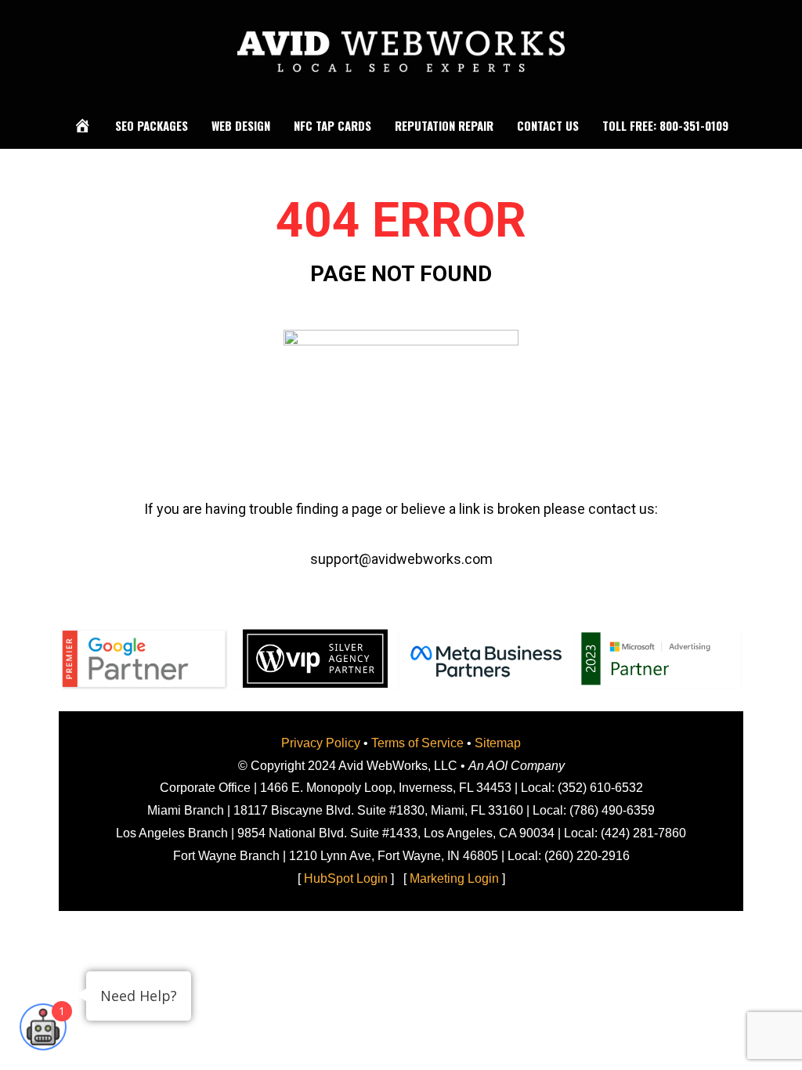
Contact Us (548, 125)
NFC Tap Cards (332, 125)
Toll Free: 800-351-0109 (665, 125)
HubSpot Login (346, 878)
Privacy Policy (320, 743)
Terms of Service (417, 743)
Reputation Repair (444, 125)
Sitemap (498, 743)
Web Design (240, 125)
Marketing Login (454, 878)
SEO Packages (151, 125)
